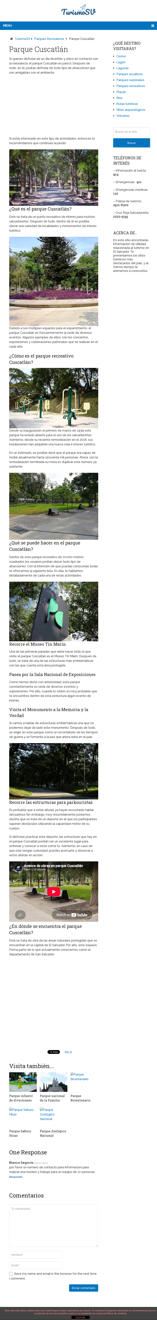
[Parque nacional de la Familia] (53, 1082)
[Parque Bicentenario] (84, 1082)
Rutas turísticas (127, 104)
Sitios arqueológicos (130, 110)
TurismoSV (22, 39)
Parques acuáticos (129, 74)
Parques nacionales (130, 80)
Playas (121, 92)
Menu (7, 25)
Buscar (131, 142)
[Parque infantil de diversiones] (23, 1082)
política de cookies (115, 1313)
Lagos (120, 62)
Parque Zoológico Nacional (53, 1133)
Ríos (119, 98)
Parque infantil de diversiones (21, 1098)
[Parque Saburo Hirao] (23, 1117)
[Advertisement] (53, 105)
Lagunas (122, 68)
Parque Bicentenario (80, 1098)
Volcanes (123, 116)
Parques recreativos (49, 39)
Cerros (121, 56)
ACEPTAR (80, 1317)
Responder (16, 1177)
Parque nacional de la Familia (52, 1098)
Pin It (68, 1052)
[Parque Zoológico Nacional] (53, 1117)
